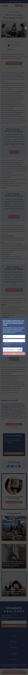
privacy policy (7, 345)
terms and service (15, 343)
